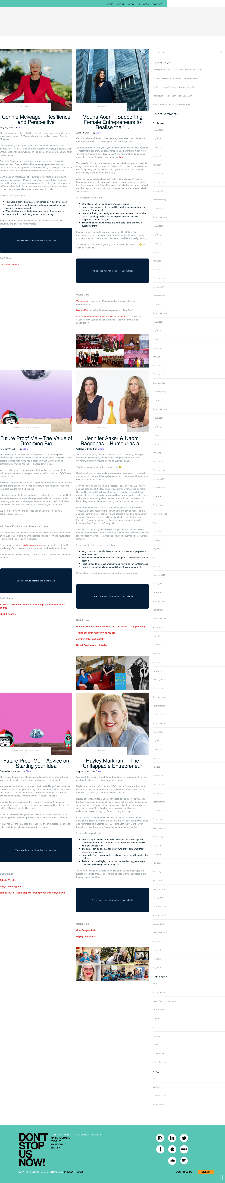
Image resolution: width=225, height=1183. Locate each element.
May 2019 (157, 863)
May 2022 (157, 549)
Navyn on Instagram (10, 886)
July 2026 (157, 139)
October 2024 (158, 304)
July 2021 (157, 636)
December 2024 (159, 296)
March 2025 (157, 270)
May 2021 (157, 653)
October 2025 (158, 208)
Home (110, 4)
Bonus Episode (159, 992)
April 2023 (157, 453)
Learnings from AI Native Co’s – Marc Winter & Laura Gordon (178, 70)
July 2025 (157, 235)
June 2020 (157, 749)
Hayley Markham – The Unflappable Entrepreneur (112, 763)
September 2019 (160, 828)
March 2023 (158, 461)
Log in (155, 1078)
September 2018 (160, 933)
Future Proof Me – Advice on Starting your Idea (36, 763)
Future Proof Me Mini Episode (25, 428)
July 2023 (157, 427)
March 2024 (158, 366)
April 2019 (157, 872)
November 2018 (159, 915)
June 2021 (157, 645)
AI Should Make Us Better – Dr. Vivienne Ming (171, 105)
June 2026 (157, 147)
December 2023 (159, 383)
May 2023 (157, 444)
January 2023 (158, 479)
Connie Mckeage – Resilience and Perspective (36, 119)
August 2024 (158, 322)
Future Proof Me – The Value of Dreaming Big (36, 440)
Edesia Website (8, 880)
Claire (22, 127)
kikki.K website (8, 613)
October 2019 (158, 819)
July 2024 (157, 331)
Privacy (68, 1171)
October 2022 (158, 505)
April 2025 (157, 261)
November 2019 (159, 811)
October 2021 (158, 610)
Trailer (155, 1045)
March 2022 (158, 566)
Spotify (55, 1147)
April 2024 (157, 357)
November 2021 (159, 601)
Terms (79, 1171)
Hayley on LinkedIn (86, 936)
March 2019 (157, 880)
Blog (131, 4)
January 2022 (158, 584)
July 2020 (157, 741)
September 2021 (160, 619)
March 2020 (158, 776)
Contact (157, 4)
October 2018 (158, 924)
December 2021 (159, 592)
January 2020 (158, 793)
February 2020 (159, 784)
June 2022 (157, 540)
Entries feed (157, 1087)
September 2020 (160, 723)
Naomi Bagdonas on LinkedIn (91, 645)
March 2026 (158, 174)
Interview (25, 106)
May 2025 (157, 252)
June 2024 (157, 339)
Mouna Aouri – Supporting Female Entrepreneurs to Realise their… (112, 121)
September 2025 (160, 217)
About (120, 4)
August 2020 (158, 732)
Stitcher (56, 1141)
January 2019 (158, 898)
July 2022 (157, 531)
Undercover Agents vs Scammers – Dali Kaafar (172, 96)
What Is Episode (159, 1062)
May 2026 (157, 156)
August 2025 (158, 226)
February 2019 (159, 889)
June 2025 (157, 243)
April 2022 (157, 557)
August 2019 (158, 837)
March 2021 (157, 671)
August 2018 (158, 941)
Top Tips (156, 1036)
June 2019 (157, 854)
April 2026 (157, 165)
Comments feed (159, 1096)
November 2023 (159, 392)
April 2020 (157, 767)
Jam (154, 1027)
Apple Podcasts (60, 1137)
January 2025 (158, 287)
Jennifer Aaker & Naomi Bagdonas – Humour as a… (112, 440)
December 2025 (159, 200)
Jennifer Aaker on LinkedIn (90, 638)
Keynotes (143, 4)
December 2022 (159, 488)
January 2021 (158, 688)
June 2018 (157, 959)
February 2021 (159, 680)
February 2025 (159, 278)
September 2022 (160, 514)
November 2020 (160, 706)
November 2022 (159, 496)
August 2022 (158, 523)
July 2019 (157, 845)
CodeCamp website (86, 930)
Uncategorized (159, 1053)
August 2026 (158, 130)
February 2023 (159, 470)
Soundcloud (58, 1144)
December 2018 (159, 906)
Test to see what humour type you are (95, 632)
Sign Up (206, 1171)
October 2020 (159, 715)
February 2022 (159, 575)
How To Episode (160, 1010)
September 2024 (160, 313)
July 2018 (157, 950)
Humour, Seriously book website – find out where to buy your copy (110, 626)
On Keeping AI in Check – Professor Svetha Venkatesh (175, 78)
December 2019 (159, 802)
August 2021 (158, 627)
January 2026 (158, 191)
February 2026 (159, 182)
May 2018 (157, 968)
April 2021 (157, 662)
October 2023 (158, 400)
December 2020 (160, 697)
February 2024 (159, 374)
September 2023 (160, 409)
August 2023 (158, 418)
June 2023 (157, 435)
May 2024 (157, 348)
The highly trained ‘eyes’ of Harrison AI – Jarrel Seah (174, 87)
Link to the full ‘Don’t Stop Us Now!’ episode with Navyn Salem (32, 892)
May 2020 (157, 758)
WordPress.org (159, 1104)
